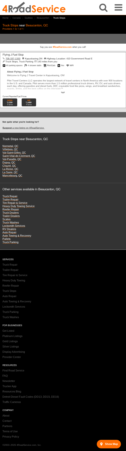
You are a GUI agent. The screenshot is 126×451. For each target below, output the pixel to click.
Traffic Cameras (11, 402)
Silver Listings (10, 346)
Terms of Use (10, 431)
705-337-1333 (13, 58)
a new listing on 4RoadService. (23, 128)
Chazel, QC (9, 165)
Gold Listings (10, 341)
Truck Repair (9, 196)
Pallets (6, 239)
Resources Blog (11, 391)
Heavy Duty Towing (13, 280)
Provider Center (11, 357)
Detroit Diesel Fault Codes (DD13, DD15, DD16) (30, 396)
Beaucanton (43, 17)
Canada (16, 17)
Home (5, 17)
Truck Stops (9, 291)
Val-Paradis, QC (11, 159)
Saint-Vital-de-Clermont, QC (18, 156)
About (5, 415)
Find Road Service (13, 370)
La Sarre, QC (10, 172)
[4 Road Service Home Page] (33, 7)
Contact (6, 421)
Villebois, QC (10, 149)
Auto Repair (9, 232)
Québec (29, 17)
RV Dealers (9, 229)
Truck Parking (10, 242)
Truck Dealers (10, 212)
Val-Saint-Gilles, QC (14, 152)
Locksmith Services (13, 225)
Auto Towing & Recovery (16, 235)
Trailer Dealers (11, 216)
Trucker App (9, 386)
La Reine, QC (10, 169)
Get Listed (8, 330)
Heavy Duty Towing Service (18, 206)
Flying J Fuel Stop (13, 54)
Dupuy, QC (8, 162)
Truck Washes (10, 222)
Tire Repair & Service (14, 202)
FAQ (5, 375)
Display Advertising (13, 351)
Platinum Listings (12, 336)
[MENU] (118, 7)
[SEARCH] (103, 7)
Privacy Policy (10, 436)
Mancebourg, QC (12, 175)
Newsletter (8, 381)
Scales (6, 219)
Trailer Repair (10, 199)
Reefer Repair (10, 209)
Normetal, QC (10, 146)
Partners (7, 426)
